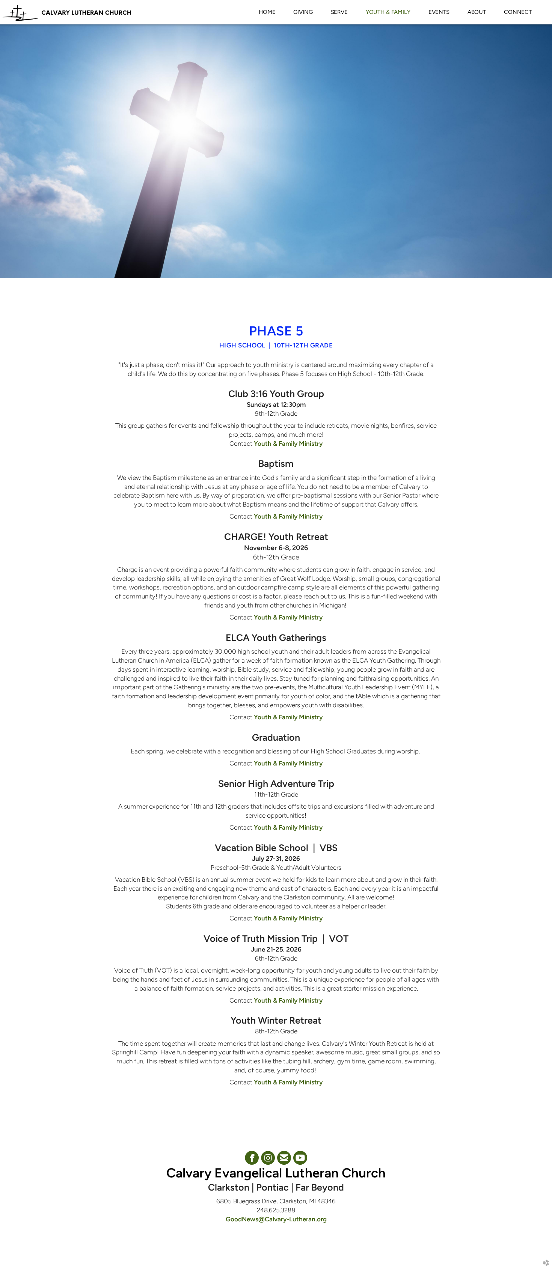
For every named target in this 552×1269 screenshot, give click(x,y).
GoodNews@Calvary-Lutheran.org (276, 1219)
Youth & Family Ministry (288, 443)
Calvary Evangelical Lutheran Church (276, 1173)
